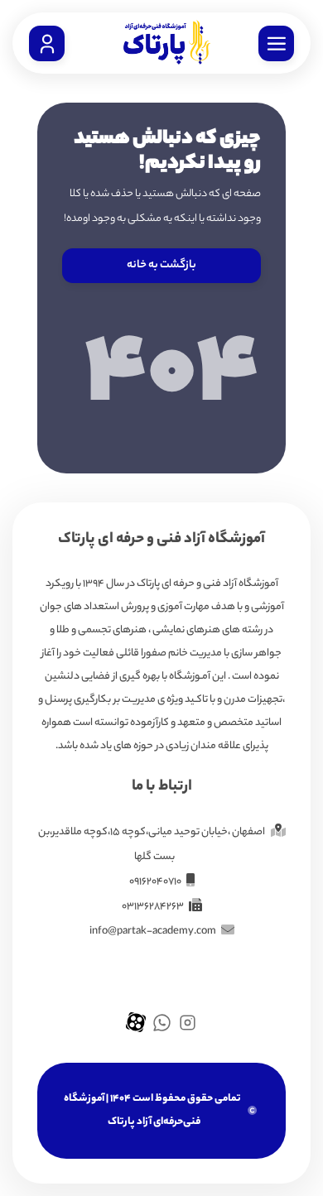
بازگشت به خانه (161, 265)
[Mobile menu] (276, 43)
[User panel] (47, 43)
